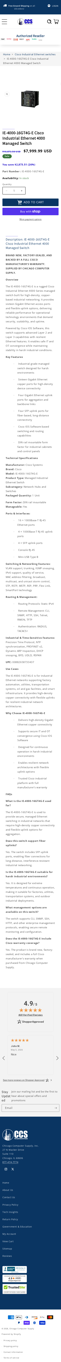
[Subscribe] (55, 1108)
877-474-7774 (10, 1162)
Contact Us (8, 1197)
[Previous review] (3, 1058)
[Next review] (57, 1058)
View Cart (8, 1241)
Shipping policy (11, 1346)
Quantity (7, 184)
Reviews (7, 1255)
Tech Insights (10, 1212)
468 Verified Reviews (30, 1015)
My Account (9, 1233)
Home (5, 1182)
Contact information (13, 1352)
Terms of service (11, 1357)
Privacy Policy (10, 1204)
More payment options (31, 219)
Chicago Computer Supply (21, 1328)
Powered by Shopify (11, 1334)
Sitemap (7, 1248)
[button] (49, 21)
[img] (30, 1010)
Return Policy (10, 1219)
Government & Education (17, 1226)
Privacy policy (10, 1340)
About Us (7, 1190)
